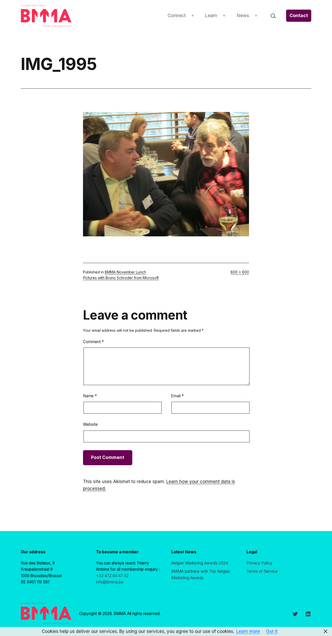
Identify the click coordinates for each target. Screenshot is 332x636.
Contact (298, 15)
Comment (93, 341)
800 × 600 (240, 272)
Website (90, 424)
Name (90, 395)
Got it (272, 631)
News (243, 15)
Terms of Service (262, 571)
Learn (211, 15)
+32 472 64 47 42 (112, 575)
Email (177, 395)
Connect (177, 15)
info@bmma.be (109, 582)
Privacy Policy (259, 563)
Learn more (248, 631)
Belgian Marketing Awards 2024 (199, 563)
